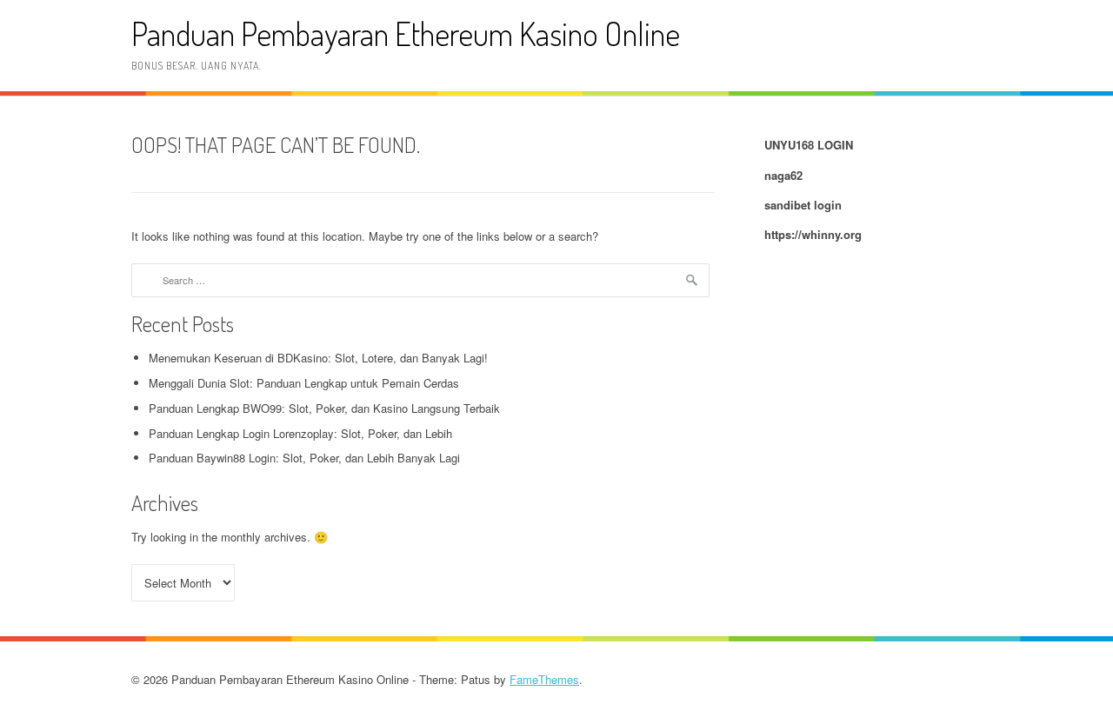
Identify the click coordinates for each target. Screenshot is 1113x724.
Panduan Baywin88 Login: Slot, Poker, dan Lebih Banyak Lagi (304, 457)
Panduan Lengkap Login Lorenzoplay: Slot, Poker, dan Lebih (300, 433)
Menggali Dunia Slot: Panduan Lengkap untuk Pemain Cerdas (304, 383)
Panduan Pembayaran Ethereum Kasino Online (405, 33)
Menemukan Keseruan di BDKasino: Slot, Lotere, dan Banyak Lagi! (318, 357)
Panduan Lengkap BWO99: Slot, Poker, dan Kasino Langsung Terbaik (324, 408)
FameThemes (544, 679)
